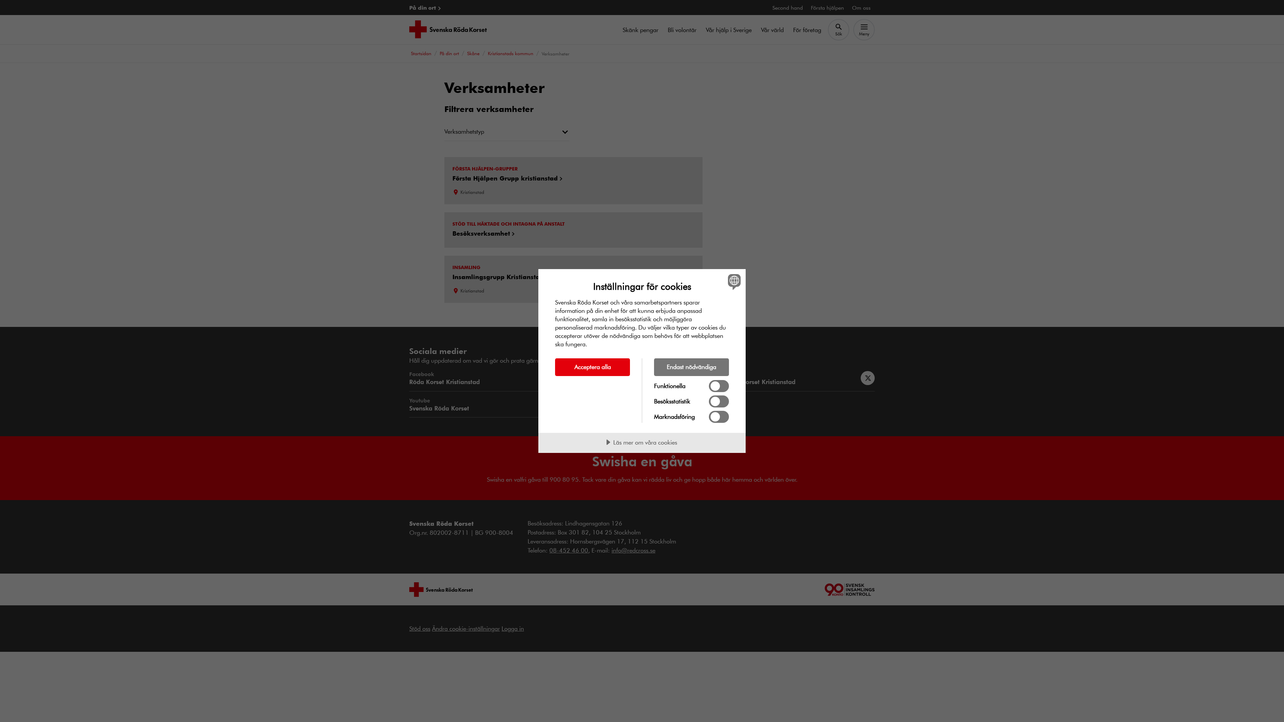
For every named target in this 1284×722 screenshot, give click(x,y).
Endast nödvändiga (691, 367)
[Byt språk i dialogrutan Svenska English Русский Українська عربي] (733, 281)
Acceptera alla (592, 367)
